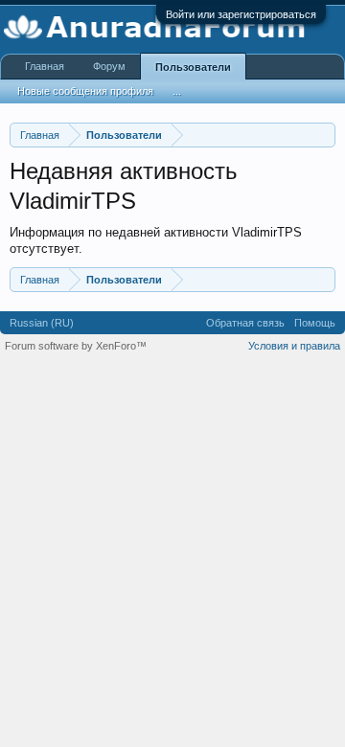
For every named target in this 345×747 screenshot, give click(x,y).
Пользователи (193, 67)
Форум (109, 66)
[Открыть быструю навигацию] (323, 134)
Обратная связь (245, 322)
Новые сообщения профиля (85, 91)
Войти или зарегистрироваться (241, 14)
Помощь (314, 322)
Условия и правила (294, 345)
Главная (44, 66)
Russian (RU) (42, 322)
